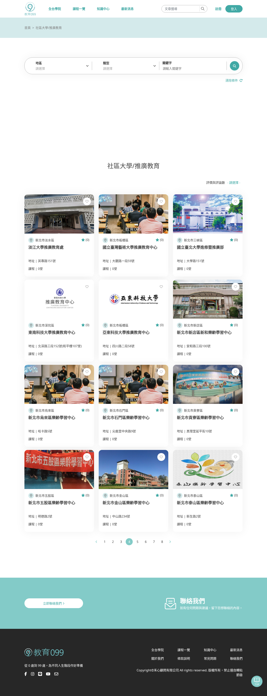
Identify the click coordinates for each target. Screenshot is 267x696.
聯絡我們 (236, 658)
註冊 (218, 9)
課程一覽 (79, 9)
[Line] (40, 674)
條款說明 (183, 658)
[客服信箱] (56, 674)
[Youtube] (48, 674)
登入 (234, 9)
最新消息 (127, 9)
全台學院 (54, 9)
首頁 (27, 28)
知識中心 (103, 9)
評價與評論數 (215, 182)
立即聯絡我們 (53, 603)
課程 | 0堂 (35, 269)
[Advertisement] (133, 123)
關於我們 (157, 658)
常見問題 (210, 658)
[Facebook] (25, 674)
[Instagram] (32, 674)
